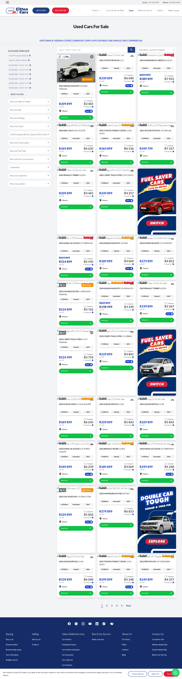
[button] (7, 2)
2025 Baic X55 (72, 130)
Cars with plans (12, 655)
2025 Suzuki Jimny (75, 404)
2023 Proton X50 (155, 561)
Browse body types (13, 649)
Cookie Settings (137, 674)
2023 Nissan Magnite (113, 243)
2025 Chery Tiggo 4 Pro (116, 175)
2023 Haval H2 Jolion (76, 243)
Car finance (66, 639)
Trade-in (35, 644)
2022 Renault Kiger (112, 449)
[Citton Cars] (17, 10)
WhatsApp (64, 117)
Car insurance (67, 655)
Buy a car (9, 639)
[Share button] (91, 56)
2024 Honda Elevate (156, 243)
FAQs (124, 644)
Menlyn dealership (159, 644)
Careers (125, 649)
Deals (131, 10)
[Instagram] (83, 623)
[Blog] (111, 623)
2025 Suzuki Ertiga (111, 404)
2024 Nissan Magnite (116, 288)
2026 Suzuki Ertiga (71, 561)
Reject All (155, 674)
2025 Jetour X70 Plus (155, 130)
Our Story (126, 639)
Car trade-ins (67, 660)
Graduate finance (69, 644)
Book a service (98, 639)
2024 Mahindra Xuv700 (114, 493)
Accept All (171, 674)
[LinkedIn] (96, 623)
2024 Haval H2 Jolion (157, 449)
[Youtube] (90, 623)
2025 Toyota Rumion (111, 60)
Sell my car (36, 639)
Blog (124, 655)
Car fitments (67, 665)
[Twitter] (76, 623)
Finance (95, 10)
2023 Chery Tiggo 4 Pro (115, 336)
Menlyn (160, 10)
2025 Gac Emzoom (75, 496)
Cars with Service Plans (115, 10)
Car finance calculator (71, 649)
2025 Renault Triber (72, 175)
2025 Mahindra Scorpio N (156, 60)
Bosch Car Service (145, 10)
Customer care (158, 639)
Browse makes (12, 644)
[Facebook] (69, 623)
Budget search (12, 660)
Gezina (64, 156)
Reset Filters (17, 94)
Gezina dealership (159, 649)
